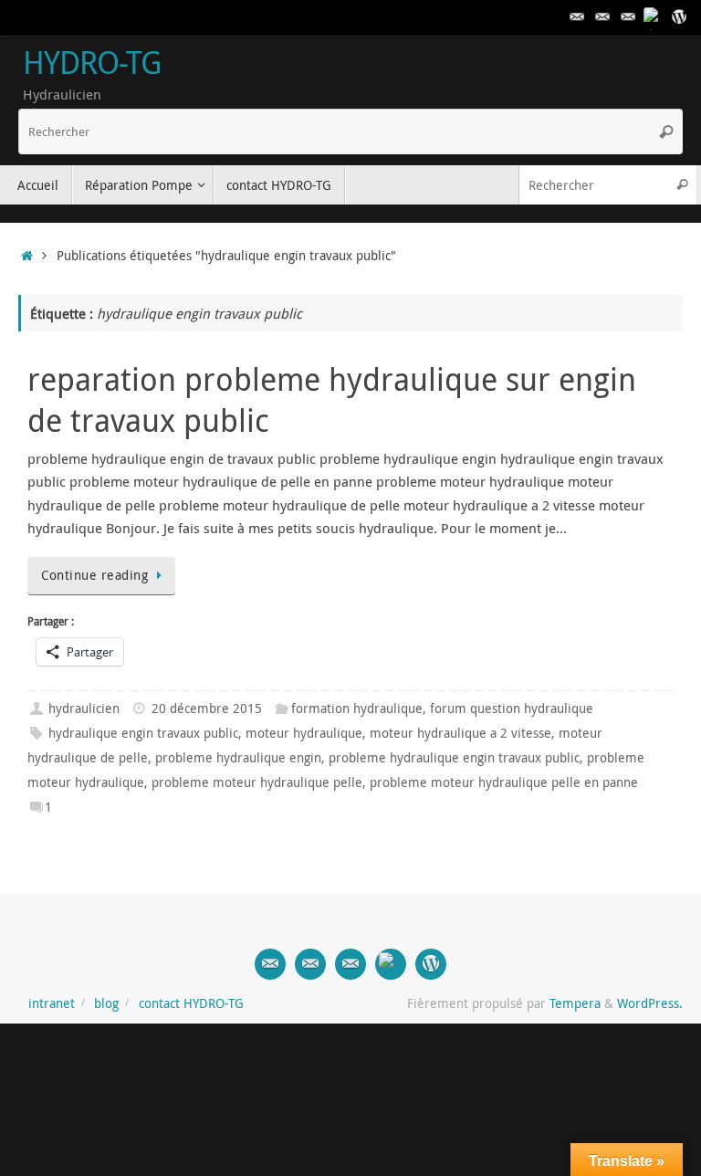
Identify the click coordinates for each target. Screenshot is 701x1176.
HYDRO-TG (92, 63)
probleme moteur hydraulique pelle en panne (504, 782)
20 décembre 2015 (207, 708)
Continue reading (94, 575)
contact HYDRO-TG (191, 1003)
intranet (51, 1003)
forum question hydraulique (511, 708)
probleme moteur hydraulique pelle (257, 782)
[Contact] (577, 17)
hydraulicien (84, 708)
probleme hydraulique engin (238, 758)
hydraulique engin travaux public (143, 733)
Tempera (575, 1003)
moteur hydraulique (304, 733)
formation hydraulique (357, 708)
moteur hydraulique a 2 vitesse (460, 733)
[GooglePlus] (653, 17)
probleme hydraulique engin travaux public (454, 758)
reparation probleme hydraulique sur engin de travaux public (331, 399)
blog (106, 1003)
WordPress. (650, 1003)
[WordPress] (679, 17)
